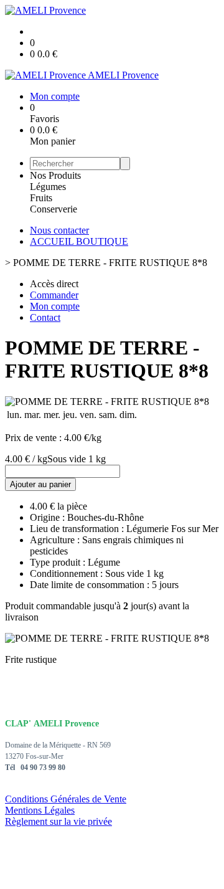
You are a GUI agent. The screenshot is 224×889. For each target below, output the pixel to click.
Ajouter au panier (40, 484)
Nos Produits (55, 175)
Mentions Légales (40, 810)
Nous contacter (59, 230)
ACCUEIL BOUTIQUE (79, 241)
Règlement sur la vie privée (58, 821)
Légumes (48, 186)
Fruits (41, 198)
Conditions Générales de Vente (65, 799)
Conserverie (53, 209)
